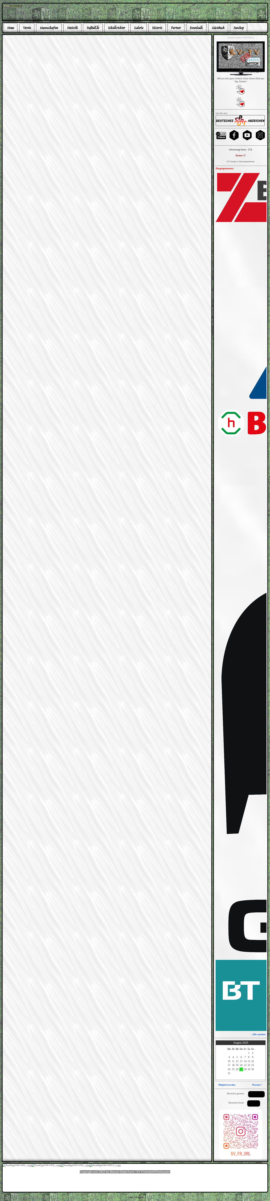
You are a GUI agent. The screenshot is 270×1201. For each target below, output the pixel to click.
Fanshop (239, 28)
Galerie (138, 28)
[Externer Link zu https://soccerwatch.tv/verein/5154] (241, 75)
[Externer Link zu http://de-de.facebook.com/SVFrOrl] (12, 5)
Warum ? (257, 1084)
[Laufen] (240, 125)
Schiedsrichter (116, 28)
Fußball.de (93, 28)
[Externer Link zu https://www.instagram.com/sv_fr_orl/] (260, 140)
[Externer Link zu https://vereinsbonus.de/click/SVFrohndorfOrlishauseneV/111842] (240, 106)
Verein (27, 28)
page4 (140, 1197)
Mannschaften (49, 28)
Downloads (196, 28)
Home (10, 28)
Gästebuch (218, 28)
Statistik (72, 28)
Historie (157, 28)
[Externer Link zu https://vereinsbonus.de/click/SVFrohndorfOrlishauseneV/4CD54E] (240, 93)
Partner (176, 28)
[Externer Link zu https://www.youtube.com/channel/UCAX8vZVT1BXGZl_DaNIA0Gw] (247, 140)
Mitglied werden (226, 1084)
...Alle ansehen (258, 1034)
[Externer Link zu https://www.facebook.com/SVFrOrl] (234, 140)
